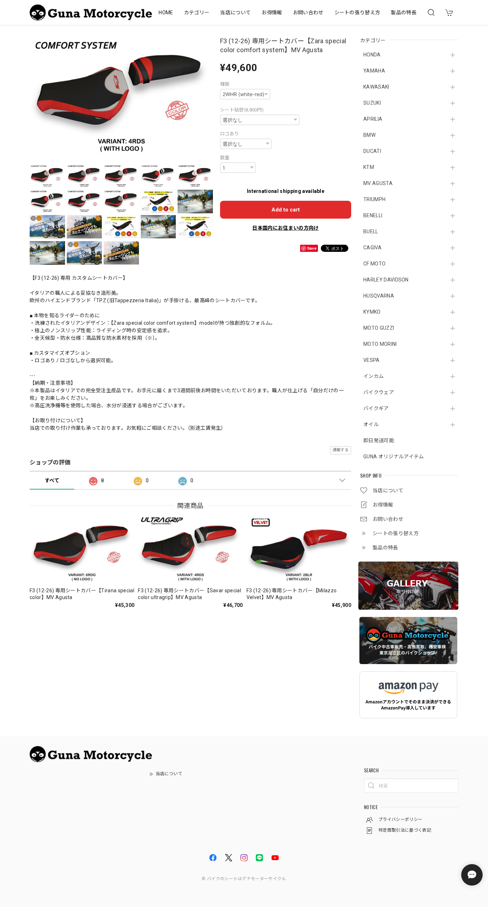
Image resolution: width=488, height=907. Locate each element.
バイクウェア (378, 392)
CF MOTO (374, 263)
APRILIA (372, 119)
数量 (225, 157)
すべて (52, 480)
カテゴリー (197, 12)
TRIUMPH (374, 199)
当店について (235, 12)
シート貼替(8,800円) (242, 110)
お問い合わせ (308, 12)
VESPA (371, 360)
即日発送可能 (378, 440)
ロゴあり (229, 133)
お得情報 (272, 12)
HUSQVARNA (378, 296)
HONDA (372, 55)
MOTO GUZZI (378, 328)
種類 (225, 84)
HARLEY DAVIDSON (386, 280)
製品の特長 (404, 12)
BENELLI (372, 215)
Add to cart (286, 209)
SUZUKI (372, 103)
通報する (341, 450)
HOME (166, 12)
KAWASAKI (376, 87)
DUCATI (372, 151)
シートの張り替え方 (357, 12)
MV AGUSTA (378, 183)
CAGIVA (372, 247)
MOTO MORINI (380, 344)
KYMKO (372, 312)
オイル (371, 424)
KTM (368, 167)
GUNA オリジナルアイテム (393, 456)
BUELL (370, 231)
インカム (373, 376)
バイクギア (376, 408)
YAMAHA (374, 71)
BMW (369, 135)
